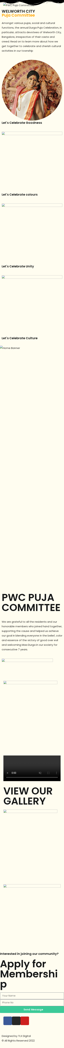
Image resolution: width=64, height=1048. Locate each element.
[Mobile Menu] (58, 5)
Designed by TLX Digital (16, 1036)
